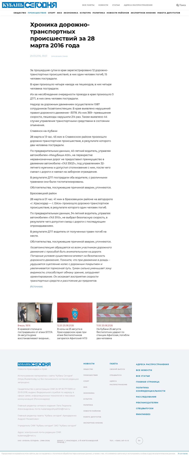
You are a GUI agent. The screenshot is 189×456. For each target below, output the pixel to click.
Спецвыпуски (145, 408)
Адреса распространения (138, 5)
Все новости (144, 370)
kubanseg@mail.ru (27, 435)
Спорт (51, 13)
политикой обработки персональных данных (72, 454)
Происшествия (37, 13)
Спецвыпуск (116, 375)
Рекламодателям (147, 402)
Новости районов (118, 13)
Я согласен (183, 454)
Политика (99, 13)
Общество (20, 13)
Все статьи (143, 376)
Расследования (146, 397)
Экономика (71, 13)
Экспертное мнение (143, 13)
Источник (36, 286)
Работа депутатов (168, 13)
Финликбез (143, 414)
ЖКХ (59, 13)
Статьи (116, 5)
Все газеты (88, 5)
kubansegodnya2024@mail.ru (55, 409)
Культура (85, 13)
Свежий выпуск (117, 369)
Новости (103, 5)
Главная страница (148, 382)
